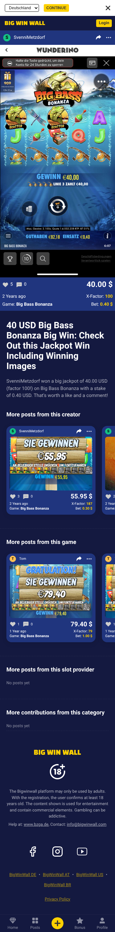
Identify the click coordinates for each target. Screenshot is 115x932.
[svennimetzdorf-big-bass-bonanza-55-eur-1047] (51, 464)
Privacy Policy (57, 899)
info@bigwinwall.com (86, 824)
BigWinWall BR (57, 885)
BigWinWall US (89, 875)
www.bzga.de (36, 824)
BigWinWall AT (56, 875)
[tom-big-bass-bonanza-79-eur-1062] (51, 591)
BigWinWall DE (22, 875)
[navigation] (23, 23)
